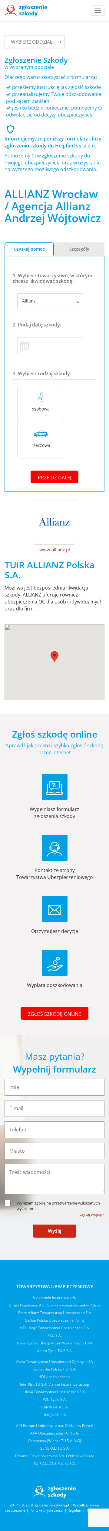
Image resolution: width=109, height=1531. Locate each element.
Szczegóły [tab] (79, 249)
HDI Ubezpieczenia (54, 1376)
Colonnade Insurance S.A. (54, 1297)
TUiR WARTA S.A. (54, 1407)
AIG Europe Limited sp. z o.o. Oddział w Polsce (54, 1425)
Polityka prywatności (46, 1510)
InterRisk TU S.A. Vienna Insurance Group (54, 1384)
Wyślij (54, 1231)
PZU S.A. (55, 1335)
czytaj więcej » (92, 1214)
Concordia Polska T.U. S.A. (55, 1369)
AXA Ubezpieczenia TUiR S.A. (54, 1433)
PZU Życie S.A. (55, 1399)
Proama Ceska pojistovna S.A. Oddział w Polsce (54, 1455)
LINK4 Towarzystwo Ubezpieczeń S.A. (54, 1391)
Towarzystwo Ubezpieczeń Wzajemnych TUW (54, 1343)
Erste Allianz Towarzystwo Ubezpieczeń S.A (54, 1312)
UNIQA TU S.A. (54, 1415)
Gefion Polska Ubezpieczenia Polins (54, 1320)
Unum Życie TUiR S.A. (55, 1350)
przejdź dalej (54, 477)
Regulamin (76, 1510)
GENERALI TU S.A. (55, 1448)
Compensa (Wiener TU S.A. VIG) (54, 1440)
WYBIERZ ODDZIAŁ (31, 42)
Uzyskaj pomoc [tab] (29, 249)
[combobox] (50, 301)
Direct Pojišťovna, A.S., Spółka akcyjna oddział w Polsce (55, 1305)
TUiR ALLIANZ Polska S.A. (55, 1463)
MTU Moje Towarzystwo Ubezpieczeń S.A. (54, 1327)
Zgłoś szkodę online (54, 1014)
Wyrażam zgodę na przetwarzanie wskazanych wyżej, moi (58, 1206)
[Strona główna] (26, 10)
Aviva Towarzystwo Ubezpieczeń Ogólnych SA (54, 1361)
